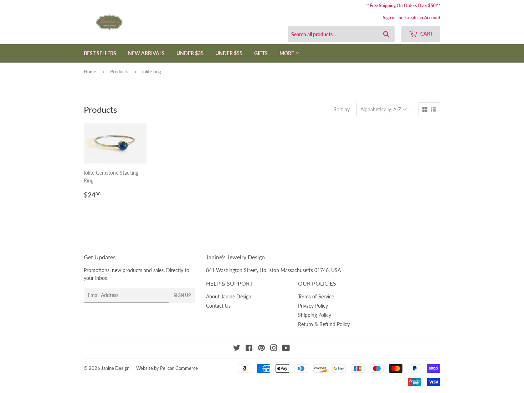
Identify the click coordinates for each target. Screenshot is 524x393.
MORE (287, 53)
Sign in (389, 17)
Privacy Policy (313, 306)
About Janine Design (228, 296)
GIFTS (261, 53)
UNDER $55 (228, 53)
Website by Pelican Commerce (167, 368)
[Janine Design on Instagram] (273, 349)
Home (90, 71)
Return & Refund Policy (324, 324)
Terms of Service (316, 296)
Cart (426, 34)
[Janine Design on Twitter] (236, 349)
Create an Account (422, 17)
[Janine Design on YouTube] (286, 349)
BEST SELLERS (100, 53)
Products (119, 71)
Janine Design (115, 368)
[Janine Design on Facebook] (249, 349)
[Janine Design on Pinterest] (261, 349)
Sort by (342, 109)
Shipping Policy (314, 315)
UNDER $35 (190, 53)
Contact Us (218, 306)
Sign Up (182, 295)
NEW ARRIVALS (146, 53)
